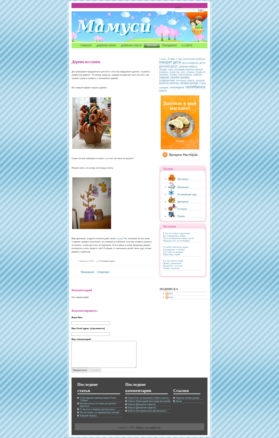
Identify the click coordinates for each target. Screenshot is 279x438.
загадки (163, 69)
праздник (200, 80)
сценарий (163, 87)
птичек (119, 238)
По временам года (186, 194)
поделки (197, 74)
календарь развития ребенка (189, 69)
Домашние (182, 201)
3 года (179, 59)
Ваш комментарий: (81, 339)
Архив (179, 401)
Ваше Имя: (77, 317)
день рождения (190, 62)
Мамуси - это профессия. (148, 427)
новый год (174, 72)
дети (202, 62)
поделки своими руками (174, 77)
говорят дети (170, 62)
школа (163, 90)
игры (170, 69)
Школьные (183, 187)
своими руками (189, 83)
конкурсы (163, 72)
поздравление (167, 80)
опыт (183, 72)
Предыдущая (87, 272)
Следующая (103, 272)
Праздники (169, 45)
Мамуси (115, 27)
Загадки (168, 168)
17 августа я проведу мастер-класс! (97, 409)
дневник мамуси (188, 66)
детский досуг (168, 66)
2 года (171, 58)
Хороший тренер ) (88, 415)
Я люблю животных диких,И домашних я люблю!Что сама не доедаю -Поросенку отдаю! (176, 251)
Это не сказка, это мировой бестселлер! (99, 412)
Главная (86, 45)
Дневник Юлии (106, 45)
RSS (170, 293)
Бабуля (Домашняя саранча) (142, 404)
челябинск (195, 86)
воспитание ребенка (194, 58)
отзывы (190, 72)
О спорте (182, 209)
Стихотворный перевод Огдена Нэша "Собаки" (98, 399)
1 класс (162, 59)
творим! (151, 45)
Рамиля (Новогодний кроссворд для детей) (149, 401)
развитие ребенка (169, 83)
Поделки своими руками (187, 398)
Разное (181, 216)
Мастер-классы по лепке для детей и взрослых (98, 404)
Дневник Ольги (131, 45)
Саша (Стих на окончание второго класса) (148, 398)
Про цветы (183, 179)
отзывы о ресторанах (180, 74)
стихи (202, 83)
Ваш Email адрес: (88, 328)
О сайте (187, 45)
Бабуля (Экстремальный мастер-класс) (147, 411)
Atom (170, 297)
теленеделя (176, 87)
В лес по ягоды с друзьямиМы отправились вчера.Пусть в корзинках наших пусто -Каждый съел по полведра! (179, 237)
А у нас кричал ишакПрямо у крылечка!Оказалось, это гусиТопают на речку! (173, 264)
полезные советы (185, 80)
